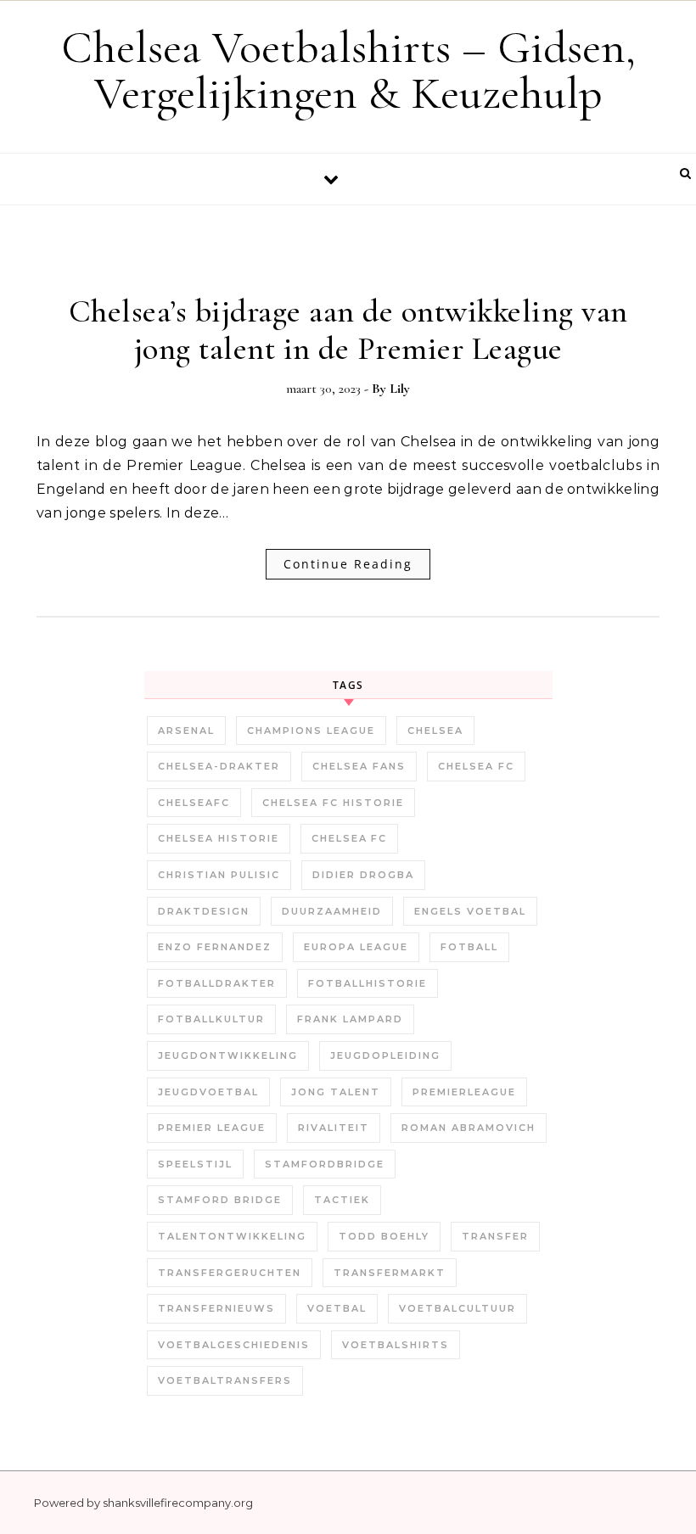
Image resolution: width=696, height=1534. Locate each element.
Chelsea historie (218, 838)
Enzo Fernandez (215, 947)
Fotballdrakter (217, 983)
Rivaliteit (333, 1128)
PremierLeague (464, 1092)
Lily (400, 388)
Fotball (469, 947)
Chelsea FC (476, 766)
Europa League (356, 947)
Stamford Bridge (220, 1200)
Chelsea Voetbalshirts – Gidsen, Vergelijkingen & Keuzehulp (348, 70)
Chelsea (435, 730)
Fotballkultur (211, 1019)
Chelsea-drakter (219, 766)
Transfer (495, 1236)
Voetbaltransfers (225, 1380)
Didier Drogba (363, 875)
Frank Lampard (350, 1019)
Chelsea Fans (359, 766)
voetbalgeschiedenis (234, 1345)
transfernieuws (216, 1308)
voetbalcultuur (457, 1308)
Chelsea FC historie (333, 803)
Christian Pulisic (219, 875)
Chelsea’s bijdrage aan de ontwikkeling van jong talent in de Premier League (348, 330)
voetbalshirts (395, 1345)
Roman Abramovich (468, 1128)
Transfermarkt (390, 1273)
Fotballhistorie (367, 983)
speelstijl (195, 1164)
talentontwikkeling (232, 1236)
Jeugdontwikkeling (228, 1055)
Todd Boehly (384, 1236)
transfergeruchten (229, 1273)
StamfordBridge (324, 1164)
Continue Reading (348, 564)
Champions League (311, 730)
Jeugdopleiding (385, 1055)
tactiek (342, 1200)
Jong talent (335, 1092)
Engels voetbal (470, 911)
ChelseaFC (194, 803)
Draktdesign (204, 911)
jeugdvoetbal (208, 1092)
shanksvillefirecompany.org (178, 1502)
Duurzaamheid (332, 911)
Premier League (212, 1128)
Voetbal (337, 1308)
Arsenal (186, 730)
